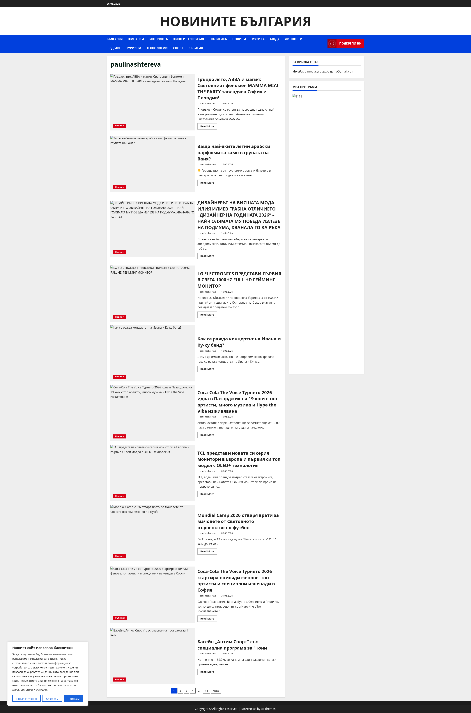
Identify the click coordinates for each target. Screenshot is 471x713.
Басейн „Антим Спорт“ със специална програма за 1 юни (152, 656)
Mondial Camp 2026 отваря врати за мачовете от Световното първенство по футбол (152, 533)
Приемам (73, 698)
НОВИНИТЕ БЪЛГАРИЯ (235, 21)
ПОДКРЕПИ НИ (350, 43)
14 (206, 690)
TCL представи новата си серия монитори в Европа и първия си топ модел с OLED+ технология (152, 473)
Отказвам (52, 698)
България (115, 39)
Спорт (178, 48)
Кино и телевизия (188, 39)
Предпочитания (26, 698)
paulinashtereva (208, 103)
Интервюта (158, 39)
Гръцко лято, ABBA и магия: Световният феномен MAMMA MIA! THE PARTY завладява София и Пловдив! (152, 102)
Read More (208, 127)
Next (216, 690)
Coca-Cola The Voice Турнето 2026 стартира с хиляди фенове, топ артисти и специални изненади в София (152, 595)
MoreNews (248, 709)
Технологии (157, 48)
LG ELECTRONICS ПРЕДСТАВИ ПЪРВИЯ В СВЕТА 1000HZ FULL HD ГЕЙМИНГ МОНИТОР (152, 294)
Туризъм (133, 48)
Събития (196, 48)
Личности (293, 39)
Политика (218, 39)
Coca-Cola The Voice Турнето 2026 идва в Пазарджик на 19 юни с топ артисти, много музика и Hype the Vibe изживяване (152, 413)
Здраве (115, 48)
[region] (47, 674)
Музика (258, 39)
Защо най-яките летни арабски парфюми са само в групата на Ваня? (152, 164)
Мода (274, 39)
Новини (239, 39)
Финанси (136, 39)
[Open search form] (324, 43)
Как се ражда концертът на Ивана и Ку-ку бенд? (152, 353)
